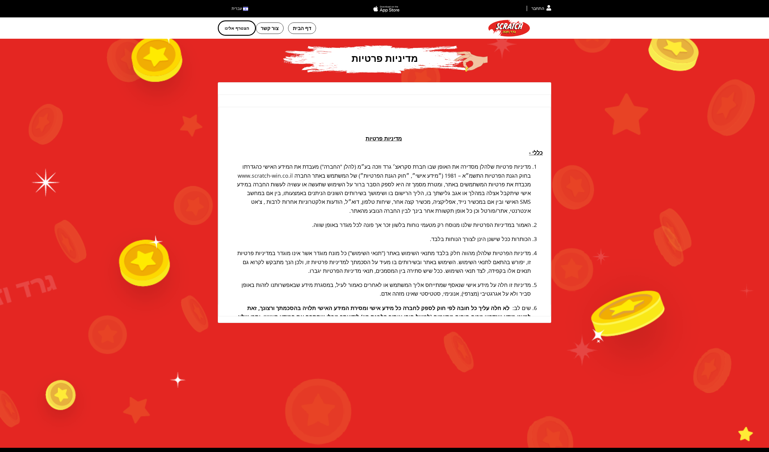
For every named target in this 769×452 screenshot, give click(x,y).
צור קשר (270, 28)
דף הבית (302, 28)
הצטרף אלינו (237, 28)
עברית (237, 8)
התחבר (537, 8)
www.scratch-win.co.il (265, 175)
